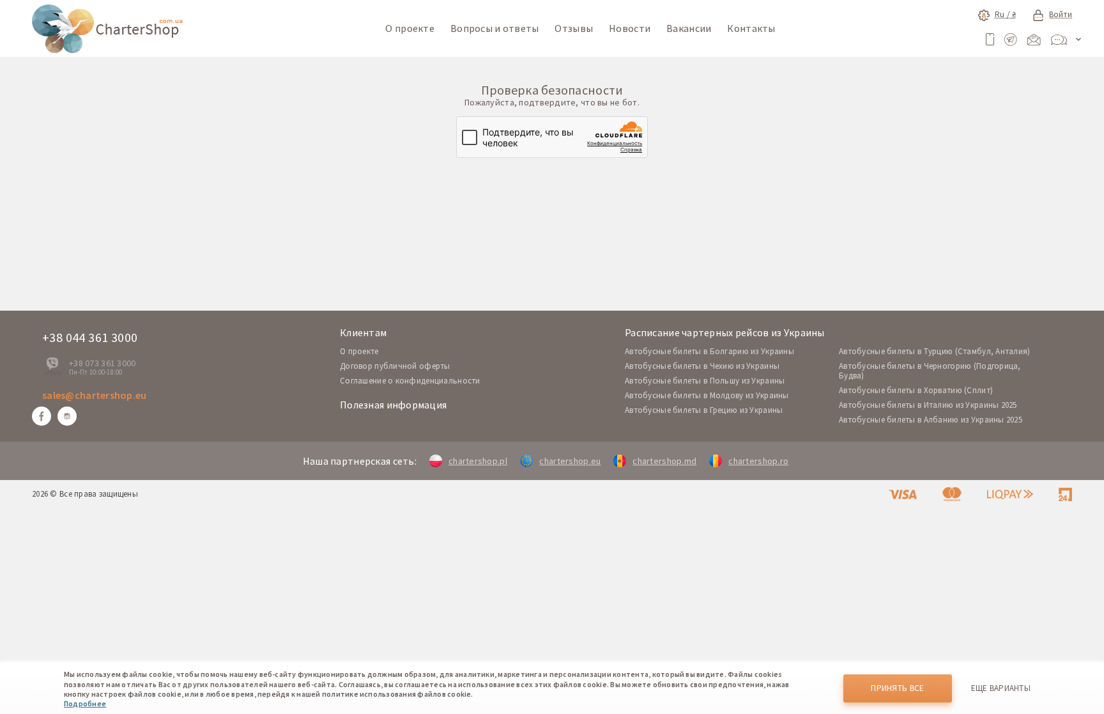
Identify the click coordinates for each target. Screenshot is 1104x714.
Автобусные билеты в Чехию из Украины (702, 366)
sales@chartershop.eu (94, 395)
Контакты (751, 28)
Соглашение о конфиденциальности (410, 380)
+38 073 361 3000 (102, 363)
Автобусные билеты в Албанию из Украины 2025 (930, 419)
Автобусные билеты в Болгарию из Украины (709, 351)
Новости (629, 28)
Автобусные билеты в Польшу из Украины (705, 380)
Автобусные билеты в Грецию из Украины (704, 410)
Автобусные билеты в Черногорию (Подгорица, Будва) (930, 371)
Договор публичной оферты (395, 366)
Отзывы (574, 28)
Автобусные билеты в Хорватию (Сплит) (916, 390)
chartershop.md (664, 461)
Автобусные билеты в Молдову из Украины (707, 395)
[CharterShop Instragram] (67, 416)
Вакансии (688, 28)
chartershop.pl (477, 461)
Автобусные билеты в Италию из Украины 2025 (928, 405)
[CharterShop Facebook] (41, 416)
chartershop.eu (570, 461)
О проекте (409, 28)
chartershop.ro (758, 461)
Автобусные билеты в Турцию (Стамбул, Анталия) (935, 351)
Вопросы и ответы (494, 28)
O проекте (359, 351)
